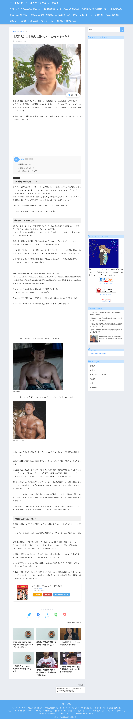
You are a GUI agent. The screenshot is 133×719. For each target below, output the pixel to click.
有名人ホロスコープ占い (99, 375)
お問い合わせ (14, 21)
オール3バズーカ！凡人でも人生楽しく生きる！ (35, 3)
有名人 (78, 622)
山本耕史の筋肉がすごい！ (26, 164)
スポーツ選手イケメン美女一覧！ (78, 15)
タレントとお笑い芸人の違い (113, 9)
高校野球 (93, 388)
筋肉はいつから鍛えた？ (27, 168)
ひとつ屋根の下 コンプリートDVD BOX (47, 586)
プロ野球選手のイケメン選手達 (91, 9)
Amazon (37, 594)
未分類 (92, 379)
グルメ (92, 366)
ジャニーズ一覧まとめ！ (71, 9)
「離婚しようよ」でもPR (27, 171)
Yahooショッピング (61, 594)
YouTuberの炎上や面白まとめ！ (31, 9)
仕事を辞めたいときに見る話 (55, 15)
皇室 (91, 383)
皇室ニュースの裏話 (37, 15)
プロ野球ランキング (106, 294)
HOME (67, 704)
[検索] (122, 29)
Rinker (40, 588)
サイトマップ (14, 9)
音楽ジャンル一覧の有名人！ (19, 15)
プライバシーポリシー (47, 21)
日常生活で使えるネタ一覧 (52, 9)
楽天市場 (47, 594)
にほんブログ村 (106, 283)
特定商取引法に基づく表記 (29, 21)
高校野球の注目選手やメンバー (67, 21)
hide (29, 159)
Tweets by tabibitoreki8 (97, 354)
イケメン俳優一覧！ (97, 15)
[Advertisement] (47, 137)
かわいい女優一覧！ (112, 15)
